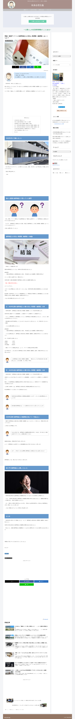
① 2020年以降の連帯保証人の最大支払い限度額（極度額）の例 (27, 125)
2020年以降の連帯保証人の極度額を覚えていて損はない (25, 128)
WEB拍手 (6, 553)
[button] (70, 64)
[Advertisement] (27, 104)
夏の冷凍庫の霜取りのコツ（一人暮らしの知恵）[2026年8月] (61, 137)
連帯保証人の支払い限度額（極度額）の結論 (23, 123)
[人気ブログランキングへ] (54, 163)
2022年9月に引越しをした (20, 120)
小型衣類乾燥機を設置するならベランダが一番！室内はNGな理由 (61, 133)
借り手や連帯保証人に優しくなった (21, 130)
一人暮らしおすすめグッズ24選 (37, 21)
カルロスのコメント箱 (59, 123)
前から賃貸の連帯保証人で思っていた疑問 (23, 121)
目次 (25, 117)
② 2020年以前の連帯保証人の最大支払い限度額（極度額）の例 (27, 126)
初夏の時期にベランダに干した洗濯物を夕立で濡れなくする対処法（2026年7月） (61, 142)
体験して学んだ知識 (9, 558)
